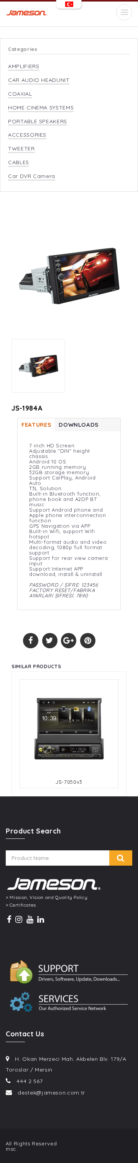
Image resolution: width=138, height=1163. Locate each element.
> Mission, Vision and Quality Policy (46, 897)
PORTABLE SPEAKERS (37, 121)
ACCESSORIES (27, 135)
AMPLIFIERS (23, 66)
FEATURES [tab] (36, 424)
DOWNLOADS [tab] (79, 424)
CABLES (18, 162)
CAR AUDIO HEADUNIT (39, 80)
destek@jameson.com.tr (51, 1092)
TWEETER (21, 148)
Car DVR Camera (31, 176)
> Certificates (21, 905)
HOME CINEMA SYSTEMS (41, 107)
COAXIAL (20, 94)
